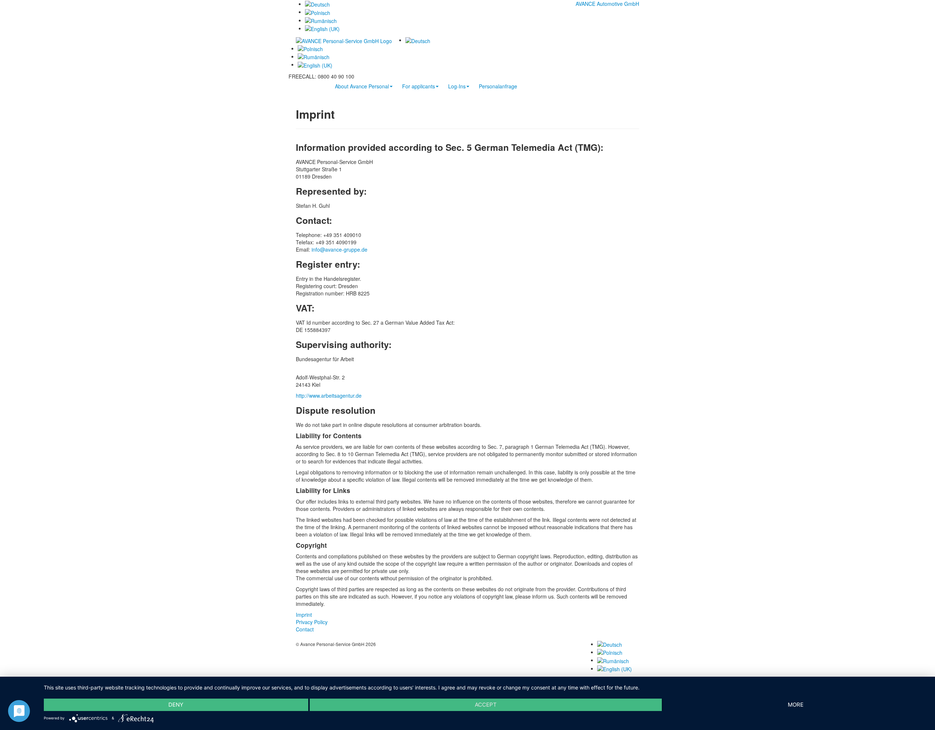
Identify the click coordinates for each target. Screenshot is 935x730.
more (796, 704)
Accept (486, 704)
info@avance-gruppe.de (339, 249)
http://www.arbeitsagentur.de (329, 395)
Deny (175, 704)
